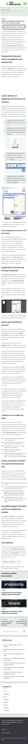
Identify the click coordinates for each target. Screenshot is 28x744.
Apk (5, 691)
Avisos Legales (5, 733)
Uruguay (3, 18)
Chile (5, 697)
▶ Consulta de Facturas (9, 566)
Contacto (3, 729)
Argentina (6, 694)
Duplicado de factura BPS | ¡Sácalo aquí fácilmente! (11, 594)
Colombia (6, 699)
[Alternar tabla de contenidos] (17, 562)
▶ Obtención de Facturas (12, 568)
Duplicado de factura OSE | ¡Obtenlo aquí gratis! (11, 612)
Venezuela (6, 710)
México (6, 705)
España (6, 702)
